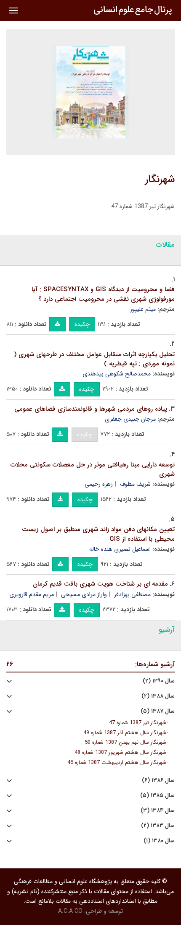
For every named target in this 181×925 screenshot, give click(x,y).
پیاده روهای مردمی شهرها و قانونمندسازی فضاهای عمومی (90, 409)
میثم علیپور (143, 309)
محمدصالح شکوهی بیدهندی (117, 373)
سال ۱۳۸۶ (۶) (158, 780)
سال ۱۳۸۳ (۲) (158, 825)
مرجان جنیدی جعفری (130, 419)
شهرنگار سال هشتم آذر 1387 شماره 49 (124, 733)
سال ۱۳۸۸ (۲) (158, 696)
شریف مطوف (135, 484)
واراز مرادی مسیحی (84, 594)
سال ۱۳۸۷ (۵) (158, 711)
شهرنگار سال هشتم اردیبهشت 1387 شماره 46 (116, 762)
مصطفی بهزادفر (132, 594)
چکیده (82, 324)
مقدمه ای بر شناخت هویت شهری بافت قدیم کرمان (100, 584)
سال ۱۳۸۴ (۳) (158, 810)
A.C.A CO (70, 911)
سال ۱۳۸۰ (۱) (159, 840)
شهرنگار (160, 180)
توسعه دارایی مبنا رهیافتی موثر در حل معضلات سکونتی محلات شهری (93, 469)
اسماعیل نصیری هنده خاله (120, 549)
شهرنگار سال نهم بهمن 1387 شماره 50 (125, 742)
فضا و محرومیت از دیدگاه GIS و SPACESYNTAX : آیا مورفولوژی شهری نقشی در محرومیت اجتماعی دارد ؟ (103, 294)
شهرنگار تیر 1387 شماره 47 (137, 723)
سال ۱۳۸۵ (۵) (157, 795)
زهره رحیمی (99, 484)
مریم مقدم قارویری (31, 594)
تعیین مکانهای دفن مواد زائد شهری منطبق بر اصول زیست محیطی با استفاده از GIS (98, 534)
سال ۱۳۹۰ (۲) (159, 681)
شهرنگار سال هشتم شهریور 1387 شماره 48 (120, 752)
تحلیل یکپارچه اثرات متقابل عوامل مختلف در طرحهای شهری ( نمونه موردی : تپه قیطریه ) (94, 359)
